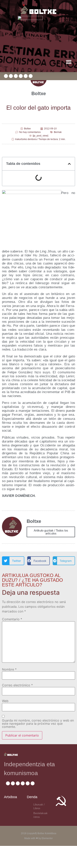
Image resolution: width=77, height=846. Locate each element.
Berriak (58, 132)
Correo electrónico (17, 685)
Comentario (12, 619)
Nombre (9, 669)
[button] (68, 61)
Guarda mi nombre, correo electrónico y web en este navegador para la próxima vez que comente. (38, 723)
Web (5, 700)
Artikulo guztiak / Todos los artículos (51, 532)
